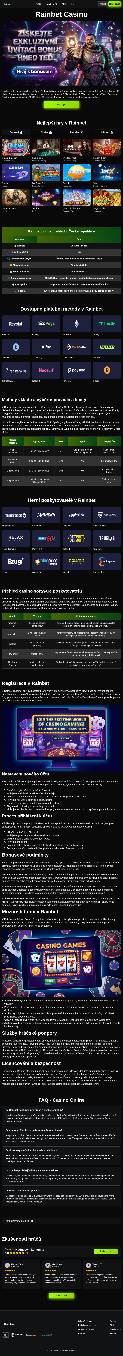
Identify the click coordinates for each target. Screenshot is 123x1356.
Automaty (105, 132)
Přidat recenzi (106, 1251)
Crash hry (74, 132)
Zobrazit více (61, 1296)
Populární (14, 132)
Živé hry (44, 132)
